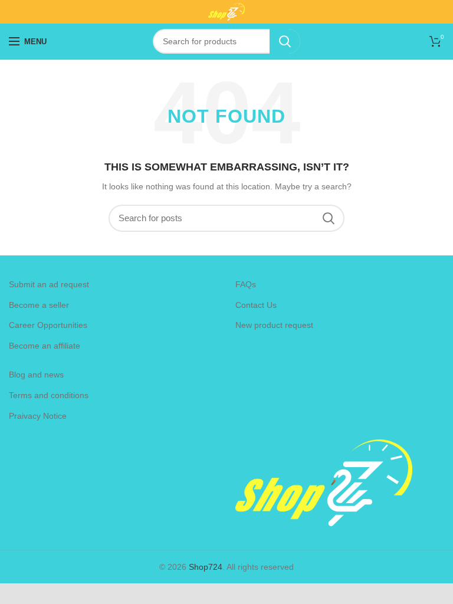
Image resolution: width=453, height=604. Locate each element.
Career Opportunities (48, 325)
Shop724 (205, 567)
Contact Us (256, 305)
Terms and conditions (48, 395)
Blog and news (36, 374)
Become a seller (39, 305)
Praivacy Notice (38, 416)
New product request (274, 325)
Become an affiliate (44, 345)
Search (285, 41)
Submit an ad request (49, 284)
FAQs (245, 284)
